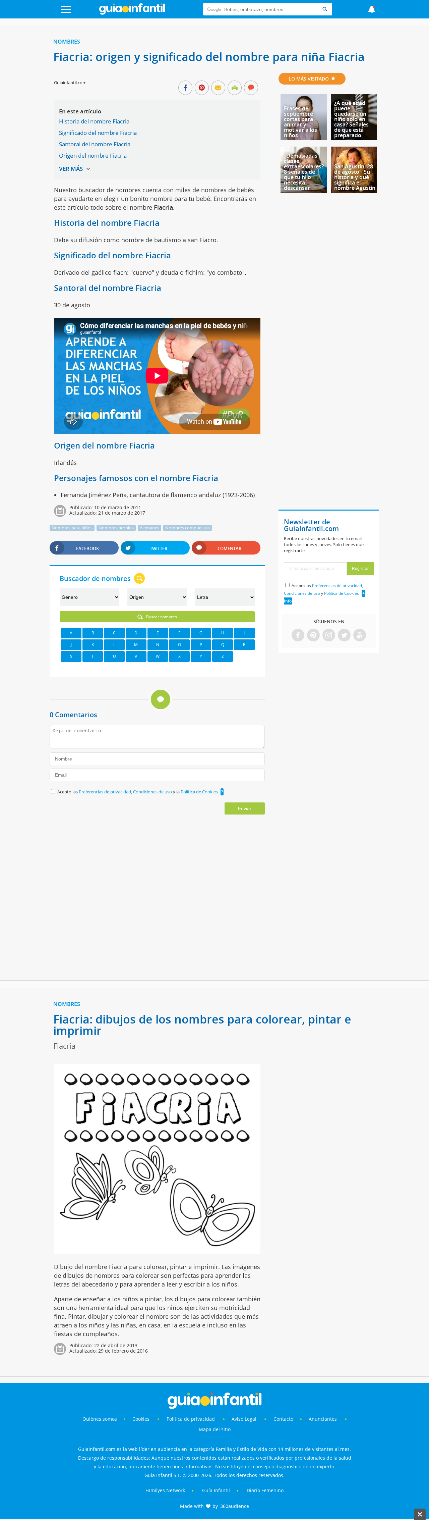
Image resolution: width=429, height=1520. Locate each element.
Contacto (283, 1419)
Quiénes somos (99, 1419)
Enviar (244, 808)
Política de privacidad (191, 1419)
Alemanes (149, 528)
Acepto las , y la (137, 792)
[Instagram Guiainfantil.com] (329, 635)
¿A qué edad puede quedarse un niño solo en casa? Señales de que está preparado (351, 119)
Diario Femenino (265, 1490)
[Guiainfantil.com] (132, 13)
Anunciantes (323, 1419)
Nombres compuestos (187, 528)
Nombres (66, 41)
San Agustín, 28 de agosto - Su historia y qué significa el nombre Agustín (354, 177)
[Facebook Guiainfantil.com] (298, 635)
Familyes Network (165, 1490)
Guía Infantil (216, 1490)
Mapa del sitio (215, 1429)
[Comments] (251, 88)
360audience (234, 1506)
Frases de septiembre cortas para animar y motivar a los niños (300, 122)
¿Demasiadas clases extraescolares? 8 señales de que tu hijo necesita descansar (304, 172)
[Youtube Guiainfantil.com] (360, 635)
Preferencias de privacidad (105, 792)
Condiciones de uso (153, 792)
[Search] (324, 9)
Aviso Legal (244, 1419)
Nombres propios (116, 528)
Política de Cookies (199, 792)
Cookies (141, 1419)
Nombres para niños (72, 528)
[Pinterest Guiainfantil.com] (313, 635)
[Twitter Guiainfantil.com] (344, 635)
